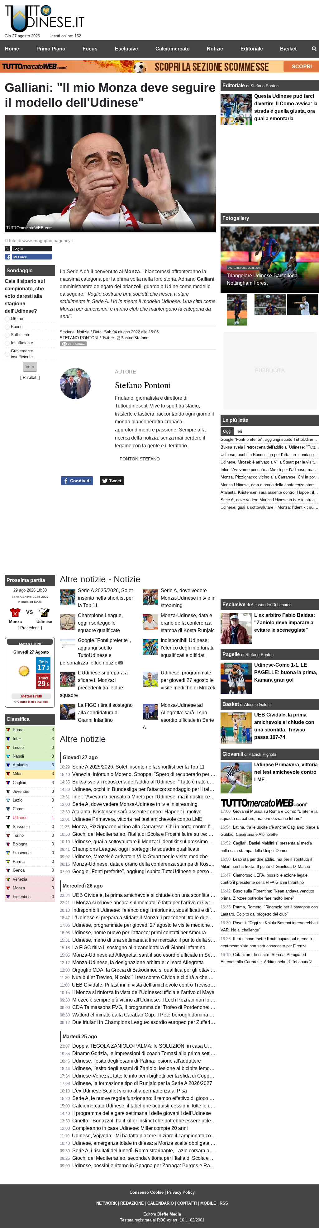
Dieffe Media (169, 1214)
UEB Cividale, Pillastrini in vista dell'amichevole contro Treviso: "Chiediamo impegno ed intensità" (180, 985)
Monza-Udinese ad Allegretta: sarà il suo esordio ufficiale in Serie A (146, 955)
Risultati (30, 377)
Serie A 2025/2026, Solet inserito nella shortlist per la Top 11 (105, 598)
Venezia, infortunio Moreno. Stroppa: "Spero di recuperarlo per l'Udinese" (152, 774)
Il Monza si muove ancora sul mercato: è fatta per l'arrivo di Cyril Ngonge (151, 902)
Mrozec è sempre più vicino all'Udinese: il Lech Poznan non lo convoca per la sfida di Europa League (184, 999)
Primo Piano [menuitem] (50, 48)
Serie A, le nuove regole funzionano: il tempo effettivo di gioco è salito (148, 1098)
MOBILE (208, 1203)
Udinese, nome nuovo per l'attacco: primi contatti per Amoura (139, 932)
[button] (30, 367)
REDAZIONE (132, 1203)
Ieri (239, 431)
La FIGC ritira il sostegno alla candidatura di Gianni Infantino (105, 712)
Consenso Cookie (147, 1192)
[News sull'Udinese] (45, 19)
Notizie (83, 332)
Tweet (114, 480)
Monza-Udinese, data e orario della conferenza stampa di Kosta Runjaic (188, 623)
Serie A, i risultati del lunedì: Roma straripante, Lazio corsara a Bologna (150, 1150)
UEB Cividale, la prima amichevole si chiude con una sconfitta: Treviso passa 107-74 (165, 895)
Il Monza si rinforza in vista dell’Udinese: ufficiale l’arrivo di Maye (143, 992)
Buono (16, 326)
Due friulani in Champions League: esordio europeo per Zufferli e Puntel (151, 1022)
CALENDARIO (160, 1203)
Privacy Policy (181, 1192)
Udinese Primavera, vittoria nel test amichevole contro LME (137, 819)
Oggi (227, 431)
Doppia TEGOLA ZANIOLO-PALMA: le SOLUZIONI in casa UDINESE (149, 1046)
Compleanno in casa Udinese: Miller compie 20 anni (130, 1128)
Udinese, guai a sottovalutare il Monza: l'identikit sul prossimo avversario (152, 841)
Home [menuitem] (12, 48)
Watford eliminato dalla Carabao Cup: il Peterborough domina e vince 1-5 (153, 1014)
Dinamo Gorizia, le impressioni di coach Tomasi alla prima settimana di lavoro (157, 1053)
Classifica (18, 719)
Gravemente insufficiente (22, 354)
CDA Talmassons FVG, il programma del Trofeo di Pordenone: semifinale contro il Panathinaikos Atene (185, 1007)
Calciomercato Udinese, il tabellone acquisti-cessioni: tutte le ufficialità (149, 1105)
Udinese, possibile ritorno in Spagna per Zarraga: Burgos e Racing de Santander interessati (173, 1165)
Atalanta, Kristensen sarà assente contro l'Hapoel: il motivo (137, 811)
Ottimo (17, 318)
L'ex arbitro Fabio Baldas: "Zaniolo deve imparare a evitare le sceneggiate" (284, 622)
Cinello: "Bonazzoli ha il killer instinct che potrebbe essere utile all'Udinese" (155, 1120)
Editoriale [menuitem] (251, 48)
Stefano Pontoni (79, 338)
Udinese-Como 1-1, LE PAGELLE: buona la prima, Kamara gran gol (285, 672)
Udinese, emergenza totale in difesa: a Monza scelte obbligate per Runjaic (154, 1143)
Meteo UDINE (31, 644)
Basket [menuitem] (288, 48)
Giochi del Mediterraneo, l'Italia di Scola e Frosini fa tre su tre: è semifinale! (154, 834)
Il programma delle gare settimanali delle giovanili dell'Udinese (141, 1113)
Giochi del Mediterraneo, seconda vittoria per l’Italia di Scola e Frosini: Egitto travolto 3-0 (169, 1158)
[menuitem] (314, 48)
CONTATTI (187, 1203)
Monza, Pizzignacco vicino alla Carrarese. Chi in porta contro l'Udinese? (151, 826)
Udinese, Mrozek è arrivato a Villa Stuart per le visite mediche (140, 856)
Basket (230, 704)
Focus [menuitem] (90, 48)
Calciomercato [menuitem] (172, 48)
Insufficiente (22, 342)
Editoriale (234, 85)
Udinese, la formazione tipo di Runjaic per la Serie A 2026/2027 (142, 1083)
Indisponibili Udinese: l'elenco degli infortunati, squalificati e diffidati (187, 648)
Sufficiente (20, 334)
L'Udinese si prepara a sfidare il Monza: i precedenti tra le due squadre (150, 917)
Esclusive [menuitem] (126, 48)
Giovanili (232, 754)
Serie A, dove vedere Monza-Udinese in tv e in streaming (188, 598)
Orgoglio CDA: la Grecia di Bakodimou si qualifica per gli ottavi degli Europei (156, 970)
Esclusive (233, 604)
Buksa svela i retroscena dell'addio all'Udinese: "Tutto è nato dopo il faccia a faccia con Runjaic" (178, 781)
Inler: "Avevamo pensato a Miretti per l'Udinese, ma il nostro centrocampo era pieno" (164, 796)
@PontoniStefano (132, 338)
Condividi (80, 480)
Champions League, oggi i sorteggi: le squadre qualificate (100, 623)
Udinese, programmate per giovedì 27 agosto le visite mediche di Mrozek (188, 680)
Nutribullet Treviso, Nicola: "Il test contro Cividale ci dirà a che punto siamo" (155, 977)
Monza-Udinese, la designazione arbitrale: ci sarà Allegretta (138, 962)
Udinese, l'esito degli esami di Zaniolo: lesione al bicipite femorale (145, 1068)
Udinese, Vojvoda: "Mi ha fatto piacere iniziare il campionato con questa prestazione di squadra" (177, 1135)
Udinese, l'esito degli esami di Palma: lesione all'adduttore (136, 1061)
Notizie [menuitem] (215, 48)
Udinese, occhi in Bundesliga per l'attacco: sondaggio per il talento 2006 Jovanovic (163, 789)
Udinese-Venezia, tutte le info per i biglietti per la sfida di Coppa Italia (148, 1075)
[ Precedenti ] (30, 628)
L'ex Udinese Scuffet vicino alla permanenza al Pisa (129, 1090)
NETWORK (106, 1203)
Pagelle (231, 654)
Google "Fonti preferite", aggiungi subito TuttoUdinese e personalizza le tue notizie (163, 871)
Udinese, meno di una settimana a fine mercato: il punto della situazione (151, 940)
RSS (224, 1203)
